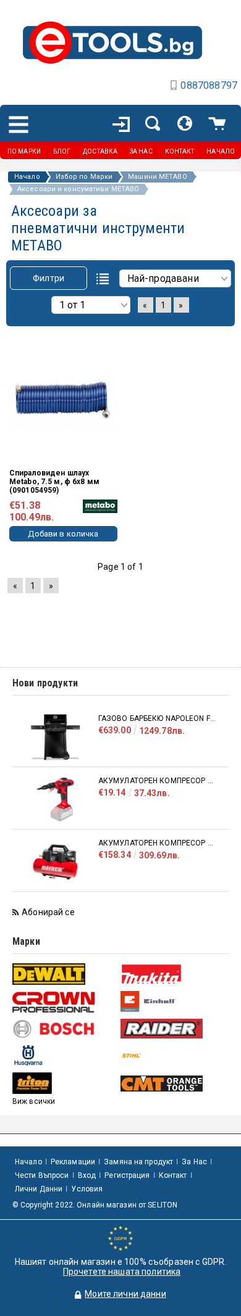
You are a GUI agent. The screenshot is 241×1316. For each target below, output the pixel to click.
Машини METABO (157, 177)
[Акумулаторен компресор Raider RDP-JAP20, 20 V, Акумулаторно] (55, 799)
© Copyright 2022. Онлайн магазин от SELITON (94, 1205)
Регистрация (127, 1175)
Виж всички (33, 1101)
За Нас (194, 1162)
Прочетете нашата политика (122, 1272)
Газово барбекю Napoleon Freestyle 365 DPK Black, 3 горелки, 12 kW (157, 718)
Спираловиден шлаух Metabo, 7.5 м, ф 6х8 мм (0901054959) (54, 482)
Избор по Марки (84, 177)
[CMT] (173, 1083)
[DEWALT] (64, 974)
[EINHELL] (173, 1002)
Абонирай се (48, 912)
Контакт (173, 1175)
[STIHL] (173, 1055)
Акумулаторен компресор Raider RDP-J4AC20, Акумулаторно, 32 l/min (157, 843)
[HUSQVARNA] (64, 1055)
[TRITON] (64, 1083)
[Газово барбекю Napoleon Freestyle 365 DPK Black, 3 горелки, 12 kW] (55, 737)
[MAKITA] (173, 974)
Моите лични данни (125, 1294)
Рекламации (73, 1162)
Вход (87, 1175)
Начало (27, 177)
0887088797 (208, 85)
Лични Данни (38, 1189)
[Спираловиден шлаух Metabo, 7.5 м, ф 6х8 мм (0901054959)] (63, 399)
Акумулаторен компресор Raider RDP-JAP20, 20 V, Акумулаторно (157, 780)
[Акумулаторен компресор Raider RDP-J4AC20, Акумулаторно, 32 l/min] (55, 862)
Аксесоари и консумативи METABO (78, 189)
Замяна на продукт (138, 1162)
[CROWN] (64, 1002)
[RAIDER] (173, 1028)
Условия (87, 1189)
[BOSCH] (64, 1028)
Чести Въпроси (42, 1175)
